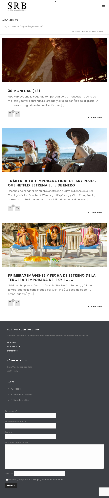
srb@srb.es (12, 350)
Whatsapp (12, 342)
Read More (96, 118)
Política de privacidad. (52, 479)
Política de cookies (20, 400)
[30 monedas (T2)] (54, 60)
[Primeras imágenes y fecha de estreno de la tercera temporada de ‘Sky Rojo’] (54, 245)
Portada (76, 32)
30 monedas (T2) (24, 91)
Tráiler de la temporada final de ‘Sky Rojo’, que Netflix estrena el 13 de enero (52, 183)
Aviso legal (16, 388)
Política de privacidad (21, 394)
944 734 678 (13, 346)
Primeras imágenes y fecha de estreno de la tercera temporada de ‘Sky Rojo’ (52, 277)
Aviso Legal (34, 479)
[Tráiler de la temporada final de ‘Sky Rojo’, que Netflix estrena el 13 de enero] (54, 150)
